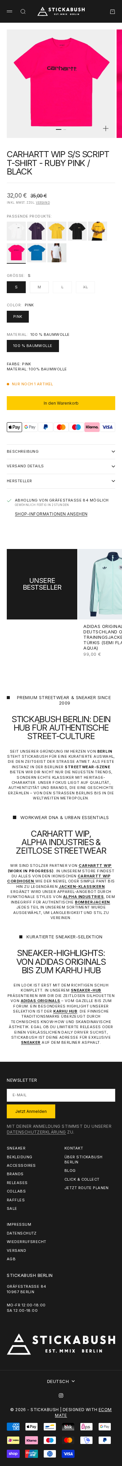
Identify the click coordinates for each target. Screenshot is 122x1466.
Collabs (16, 1191)
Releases (17, 1182)
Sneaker (16, 1148)
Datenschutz (22, 1233)
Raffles (16, 1200)
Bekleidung (19, 1157)
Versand (43, 202)
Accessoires (21, 1165)
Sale (12, 1208)
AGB (11, 1259)
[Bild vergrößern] (106, 128)
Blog (70, 1170)
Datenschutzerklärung (36, 1132)
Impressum (19, 1224)
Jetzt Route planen (86, 1187)
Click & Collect (82, 1179)
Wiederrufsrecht (26, 1241)
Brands (15, 1174)
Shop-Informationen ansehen (51, 513)
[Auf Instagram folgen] (61, 1395)
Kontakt (73, 1148)
